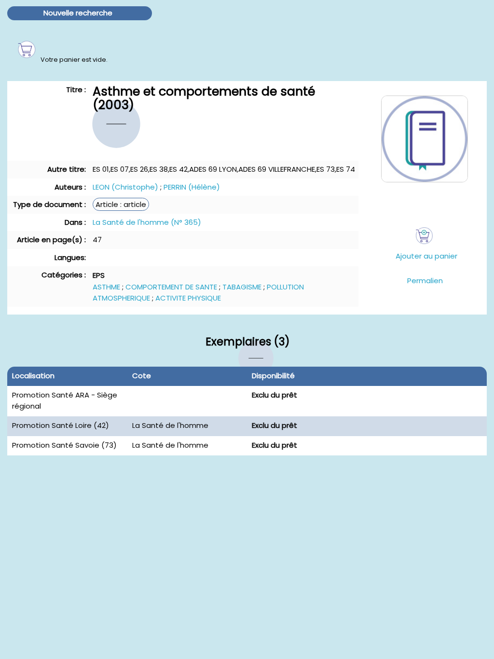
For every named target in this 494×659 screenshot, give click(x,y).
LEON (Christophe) (125, 187)
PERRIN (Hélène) (192, 187)
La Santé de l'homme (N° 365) (147, 222)
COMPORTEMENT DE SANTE (171, 287)
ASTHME (106, 287)
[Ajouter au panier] (424, 235)
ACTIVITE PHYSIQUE (188, 298)
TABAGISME (241, 287)
